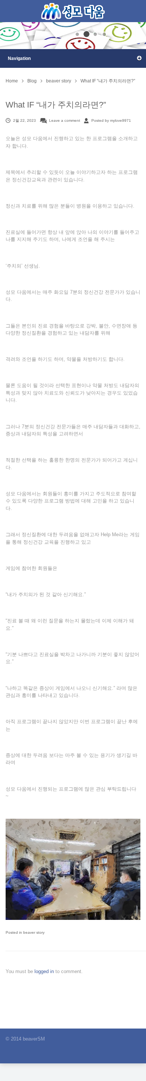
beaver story (58, 81)
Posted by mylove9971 (111, 120)
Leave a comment (64, 120)
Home (12, 81)
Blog (32, 81)
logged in (44, 971)
